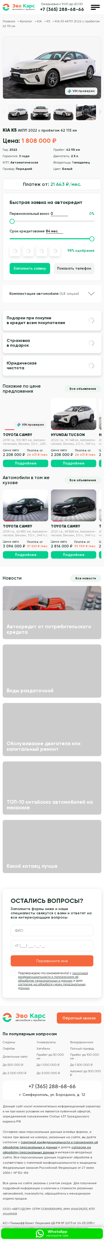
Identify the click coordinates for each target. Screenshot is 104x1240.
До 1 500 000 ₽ (81, 1065)
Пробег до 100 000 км (84, 1056)
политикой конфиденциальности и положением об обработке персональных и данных (53, 976)
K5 (49, 21)
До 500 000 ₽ (13, 1065)
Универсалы (46, 1042)
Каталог (26, 21)
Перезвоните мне (52, 961)
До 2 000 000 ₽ (14, 1073)
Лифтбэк (9, 1048)
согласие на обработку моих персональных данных (52, 986)
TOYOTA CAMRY (17, 435)
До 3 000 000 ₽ (48, 1073)
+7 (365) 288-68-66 (62, 9)
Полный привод (82, 1048)
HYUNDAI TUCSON (68, 435)
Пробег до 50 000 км (50, 1056)
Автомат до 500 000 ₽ (85, 1073)
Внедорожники (81, 1042)
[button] (100, 112)
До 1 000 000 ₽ (48, 1065)
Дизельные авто (15, 1056)
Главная (9, 21)
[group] (52, 67)
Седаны (9, 1042)
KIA (40, 21)
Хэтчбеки (43, 1048)
